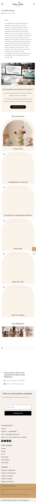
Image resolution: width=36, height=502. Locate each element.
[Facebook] (2, 441)
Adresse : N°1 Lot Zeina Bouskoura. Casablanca (14, 437)
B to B (2, 454)
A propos (3, 448)
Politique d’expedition (6, 478)
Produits (3, 451)
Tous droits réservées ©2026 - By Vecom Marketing (14, 500)
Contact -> (4, 428)
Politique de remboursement (8, 473)
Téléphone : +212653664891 (9, 431)
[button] (34, 4)
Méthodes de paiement (7, 481)
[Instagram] (5, 441)
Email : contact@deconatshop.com (10, 434)
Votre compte (4, 462)
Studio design (4, 457)
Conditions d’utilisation (7, 475)
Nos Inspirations (5, 459)
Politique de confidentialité (8, 470)
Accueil (3, 13)
